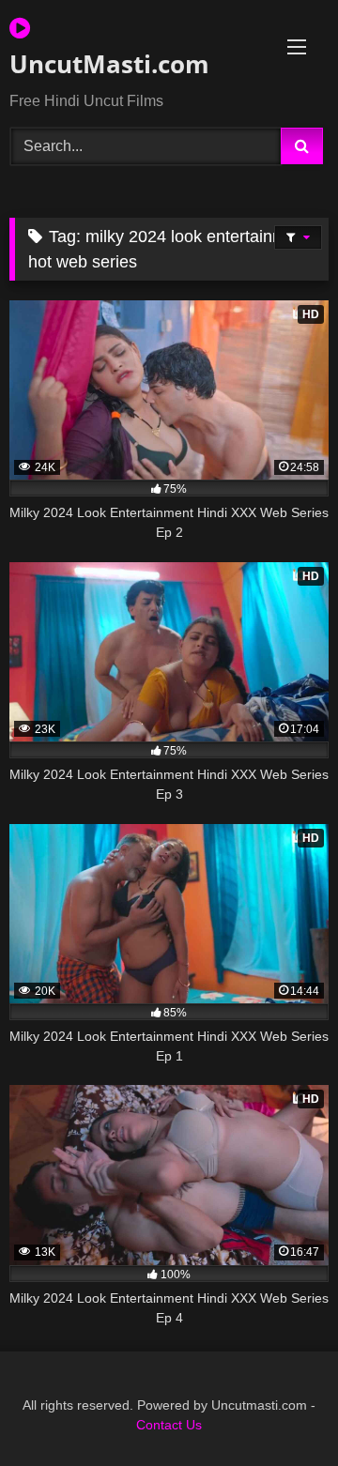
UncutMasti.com (109, 64)
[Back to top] (279, 1410)
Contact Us (169, 1424)
